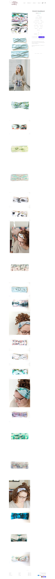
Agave (40, 17)
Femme (41, 20)
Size (38, 32)
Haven (36, 23)
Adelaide (37, 17)
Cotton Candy (37, 20)
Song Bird (40, 28)
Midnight (36, 28)
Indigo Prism (40, 23)
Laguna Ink (41, 25)
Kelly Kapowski (36, 25)
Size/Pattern (38, 15)
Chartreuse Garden (38, 18)
